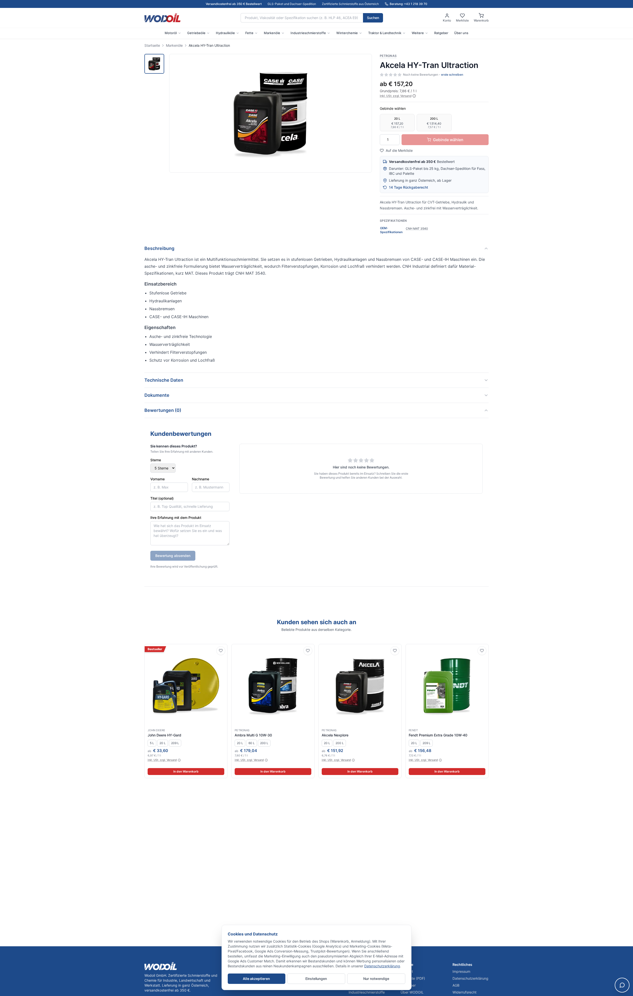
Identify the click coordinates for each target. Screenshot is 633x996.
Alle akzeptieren (256, 978)
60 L (252, 743)
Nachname (200, 479)
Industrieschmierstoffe (308, 33)
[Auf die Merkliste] (220, 650)
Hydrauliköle (225, 33)
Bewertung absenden (172, 555)
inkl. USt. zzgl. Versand (395, 96)
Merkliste (462, 20)
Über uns (461, 33)
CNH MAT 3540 (417, 228)
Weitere (418, 33)
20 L (162, 743)
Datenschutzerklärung (382, 966)
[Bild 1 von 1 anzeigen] (154, 64)
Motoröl (171, 33)
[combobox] (302, 17)
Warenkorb (481, 20)
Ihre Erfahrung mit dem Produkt (175, 517)
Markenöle (272, 33)
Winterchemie (347, 33)
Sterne (155, 460)
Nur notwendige (376, 978)
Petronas (388, 56)
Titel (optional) (162, 498)
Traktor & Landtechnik (384, 33)
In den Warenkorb (186, 771)
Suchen (373, 18)
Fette (249, 33)
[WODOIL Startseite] (162, 17)
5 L (152, 743)
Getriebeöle (196, 33)
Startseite (152, 45)
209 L (175, 743)
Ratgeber (441, 33)
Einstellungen (316, 978)
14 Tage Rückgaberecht (408, 187)
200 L (264, 743)
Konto (447, 20)
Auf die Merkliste (399, 150)
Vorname (157, 479)
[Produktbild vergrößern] (270, 113)
